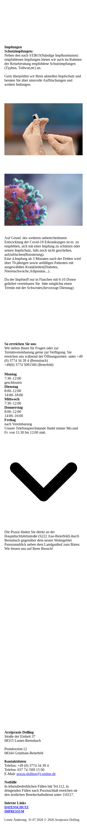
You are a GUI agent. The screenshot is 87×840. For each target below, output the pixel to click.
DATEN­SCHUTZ (16, 807)
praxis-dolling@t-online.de (36, 774)
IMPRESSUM (14, 811)
